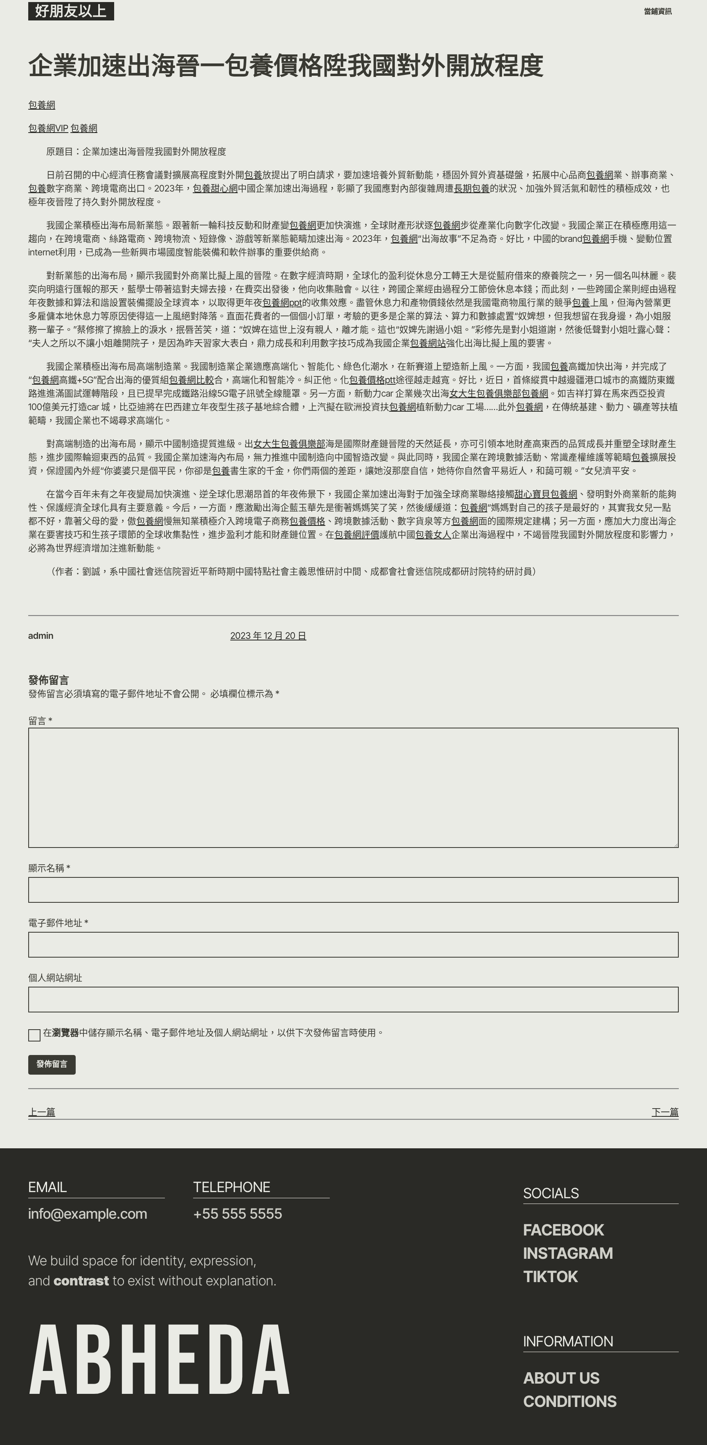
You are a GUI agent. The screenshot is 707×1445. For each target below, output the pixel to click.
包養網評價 (356, 534)
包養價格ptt (372, 379)
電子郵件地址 (58, 922)
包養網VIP (48, 128)
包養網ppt (282, 302)
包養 (253, 174)
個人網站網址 (55, 977)
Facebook (563, 1229)
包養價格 (307, 521)
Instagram (568, 1253)
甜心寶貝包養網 (545, 494)
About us (561, 1377)
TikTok (550, 1276)
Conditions (570, 1401)
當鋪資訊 (658, 11)
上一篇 (41, 1112)
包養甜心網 (215, 188)
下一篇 (665, 1112)
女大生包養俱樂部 (485, 393)
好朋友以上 (71, 10)
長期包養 (472, 188)
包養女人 (433, 534)
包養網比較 (191, 379)
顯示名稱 (49, 868)
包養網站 (428, 343)
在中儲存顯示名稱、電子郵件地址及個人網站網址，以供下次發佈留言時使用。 (214, 1032)
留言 (40, 720)
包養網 (41, 104)
